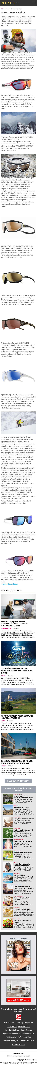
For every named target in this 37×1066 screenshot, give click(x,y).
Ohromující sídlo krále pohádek (22, 898)
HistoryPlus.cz (26, 1030)
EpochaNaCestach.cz (11, 1034)
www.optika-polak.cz (9, 584)
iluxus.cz (16, 862)
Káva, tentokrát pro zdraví (24, 819)
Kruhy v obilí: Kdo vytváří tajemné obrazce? (23, 831)
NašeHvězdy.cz (28, 1034)
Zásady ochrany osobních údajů (18, 1056)
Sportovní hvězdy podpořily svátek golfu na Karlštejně (17, 717)
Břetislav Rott (17, 9)
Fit (2, 9)
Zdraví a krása (6, 628)
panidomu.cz (17, 817)
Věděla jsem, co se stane (23, 841)
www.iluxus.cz (18, 1053)
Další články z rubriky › (18, 781)
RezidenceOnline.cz (12, 1023)
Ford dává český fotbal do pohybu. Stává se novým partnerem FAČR (17, 762)
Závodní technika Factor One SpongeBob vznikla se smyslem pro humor (17, 671)
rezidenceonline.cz (18, 896)
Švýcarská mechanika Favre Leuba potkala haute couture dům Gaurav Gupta (24, 865)
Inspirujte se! (18, 1000)
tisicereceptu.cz (17, 918)
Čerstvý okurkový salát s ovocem (23, 921)
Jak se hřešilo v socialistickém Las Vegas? (23, 876)
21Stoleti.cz (12, 1026)
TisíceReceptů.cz (24, 1037)
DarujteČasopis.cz (27, 1041)
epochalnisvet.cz (17, 884)
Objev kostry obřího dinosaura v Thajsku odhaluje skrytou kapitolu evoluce (23, 808)
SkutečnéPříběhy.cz (10, 1041)
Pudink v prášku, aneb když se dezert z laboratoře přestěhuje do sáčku (24, 910)
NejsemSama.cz (18, 1044)
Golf (3, 721)
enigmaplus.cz (17, 828)
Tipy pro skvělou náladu (23, 852)
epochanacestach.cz (18, 794)
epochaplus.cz (17, 907)
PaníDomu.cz (11, 1037)
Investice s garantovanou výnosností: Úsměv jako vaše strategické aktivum (14, 623)
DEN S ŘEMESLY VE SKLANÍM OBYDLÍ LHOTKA (23, 797)
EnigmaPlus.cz (24, 1026)
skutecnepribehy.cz (18, 839)
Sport (3, 675)
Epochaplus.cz (27, 1023)
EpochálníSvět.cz (12, 1030)
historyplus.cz (17, 873)
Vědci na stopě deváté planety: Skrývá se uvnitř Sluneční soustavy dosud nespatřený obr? (23, 887)
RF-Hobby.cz (31, 1060)
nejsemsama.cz (17, 851)
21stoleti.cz (16, 805)
